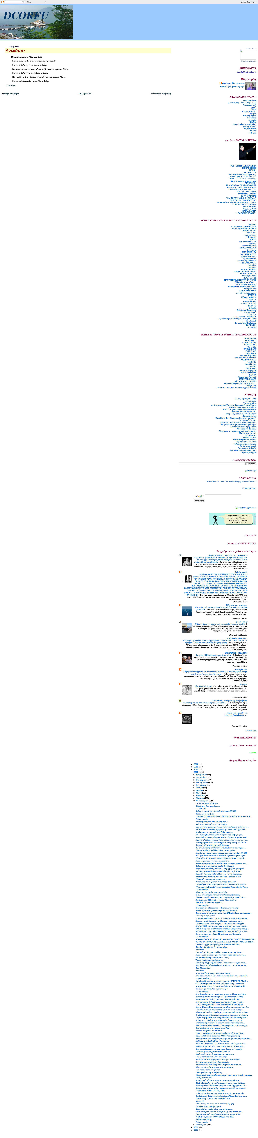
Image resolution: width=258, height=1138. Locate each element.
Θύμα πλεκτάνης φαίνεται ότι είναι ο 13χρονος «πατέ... (221, 858)
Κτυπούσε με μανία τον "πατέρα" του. (213, 1098)
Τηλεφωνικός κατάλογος (245, 444)
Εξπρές (253, 113)
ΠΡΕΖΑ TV (251, 306)
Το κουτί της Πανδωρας (245, 323)
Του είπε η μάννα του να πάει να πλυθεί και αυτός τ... (220, 1010)
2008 (196, 1127)
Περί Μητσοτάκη (203, 968)
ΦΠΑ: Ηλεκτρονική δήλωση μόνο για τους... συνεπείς (220, 983)
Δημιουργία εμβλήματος (248, 61)
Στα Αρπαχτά (250, 312)
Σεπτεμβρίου (202, 782)
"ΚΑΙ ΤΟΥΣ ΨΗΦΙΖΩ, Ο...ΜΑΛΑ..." (241, 198)
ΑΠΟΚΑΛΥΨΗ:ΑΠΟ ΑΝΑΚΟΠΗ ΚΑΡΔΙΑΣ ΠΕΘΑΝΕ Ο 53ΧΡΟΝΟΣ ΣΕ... (226, 939)
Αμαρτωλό (251, 368)
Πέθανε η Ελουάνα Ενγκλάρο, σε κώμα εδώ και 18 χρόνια (222, 1012)
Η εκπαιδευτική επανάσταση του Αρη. (213, 1028)
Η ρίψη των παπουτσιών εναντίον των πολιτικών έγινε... (221, 1088)
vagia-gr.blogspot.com (237, 713)
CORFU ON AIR (249, 343)
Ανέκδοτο (200, 950)
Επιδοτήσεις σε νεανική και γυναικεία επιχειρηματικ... (220, 1023)
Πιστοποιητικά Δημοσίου (244, 439)
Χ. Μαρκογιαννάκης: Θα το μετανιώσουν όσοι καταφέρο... (222, 918)
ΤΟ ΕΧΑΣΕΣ (251, 321)
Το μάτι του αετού (248, 446)
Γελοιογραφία (202, 819)
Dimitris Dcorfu (251, 49)
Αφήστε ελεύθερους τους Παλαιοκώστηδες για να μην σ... (222, 840)
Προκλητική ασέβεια (205, 814)
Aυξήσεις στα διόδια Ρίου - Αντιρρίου (212, 1041)
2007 (196, 1130)
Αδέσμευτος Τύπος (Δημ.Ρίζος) (242, 103)
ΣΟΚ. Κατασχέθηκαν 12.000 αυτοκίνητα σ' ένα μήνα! (219, 1004)
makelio (252, 243)
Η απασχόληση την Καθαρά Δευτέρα (212, 845)
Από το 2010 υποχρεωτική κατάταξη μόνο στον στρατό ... (222, 926)
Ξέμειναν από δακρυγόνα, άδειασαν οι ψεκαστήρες (219, 921)
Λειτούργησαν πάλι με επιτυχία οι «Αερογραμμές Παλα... (221, 842)
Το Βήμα (252, 133)
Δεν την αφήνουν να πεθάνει (209, 1031)
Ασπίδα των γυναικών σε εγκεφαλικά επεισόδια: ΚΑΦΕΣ (221, 853)
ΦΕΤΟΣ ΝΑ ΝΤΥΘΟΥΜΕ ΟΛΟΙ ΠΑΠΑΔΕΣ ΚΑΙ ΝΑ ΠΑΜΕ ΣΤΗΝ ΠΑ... (225, 942)
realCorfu (252, 362)
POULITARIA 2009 (248, 254)
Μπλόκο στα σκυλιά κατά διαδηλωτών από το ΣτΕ (218, 871)
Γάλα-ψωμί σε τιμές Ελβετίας (209, 1072)
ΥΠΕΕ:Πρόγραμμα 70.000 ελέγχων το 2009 (215, 1117)
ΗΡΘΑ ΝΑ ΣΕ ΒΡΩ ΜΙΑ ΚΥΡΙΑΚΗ (241, 187)
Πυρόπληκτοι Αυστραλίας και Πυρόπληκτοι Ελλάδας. (220, 997)
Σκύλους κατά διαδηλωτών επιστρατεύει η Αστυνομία (220, 1093)
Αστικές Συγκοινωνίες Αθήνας (242, 407)
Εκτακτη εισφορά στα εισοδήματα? (212, 822)
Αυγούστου (201, 785)
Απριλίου (200, 795)
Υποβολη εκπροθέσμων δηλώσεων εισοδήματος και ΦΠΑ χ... (224, 816)
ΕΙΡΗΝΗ (252, 170)
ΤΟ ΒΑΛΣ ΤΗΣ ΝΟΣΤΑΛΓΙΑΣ (244, 204)
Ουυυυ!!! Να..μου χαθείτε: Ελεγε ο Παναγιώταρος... (219, 874)
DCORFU (26, 15)
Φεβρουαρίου (202, 801)
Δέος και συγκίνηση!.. (204, 686)
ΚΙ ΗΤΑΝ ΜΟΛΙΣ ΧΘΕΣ (246, 192)
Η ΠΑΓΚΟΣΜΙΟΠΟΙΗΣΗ (246, 213)
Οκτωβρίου (201, 780)
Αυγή (253, 107)
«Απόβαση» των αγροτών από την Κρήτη (215, 1104)
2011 (196, 767)
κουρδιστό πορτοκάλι (246, 293)
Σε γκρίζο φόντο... (204, 978)
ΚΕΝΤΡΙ (252, 375)
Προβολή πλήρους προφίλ (232, 87)
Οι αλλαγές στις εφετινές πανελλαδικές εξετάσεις (218, 895)
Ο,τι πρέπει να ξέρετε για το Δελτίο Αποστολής (217, 908)
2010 (196, 769)
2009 (196, 772)
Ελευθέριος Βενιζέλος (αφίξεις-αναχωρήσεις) (236, 418)
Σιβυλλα (252, 308)
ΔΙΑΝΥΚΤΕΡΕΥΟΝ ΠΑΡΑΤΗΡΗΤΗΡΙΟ (240, 280)
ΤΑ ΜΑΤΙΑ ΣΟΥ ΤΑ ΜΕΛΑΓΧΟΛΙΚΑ (241, 185)
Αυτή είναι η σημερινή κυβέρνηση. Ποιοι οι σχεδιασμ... (221, 955)
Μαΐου (199, 793)
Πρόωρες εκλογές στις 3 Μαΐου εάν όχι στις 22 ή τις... (220, 1020)
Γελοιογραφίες (202, 905)
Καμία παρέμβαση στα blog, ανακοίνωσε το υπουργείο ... (222, 1017)
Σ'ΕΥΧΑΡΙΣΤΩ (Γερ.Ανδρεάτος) (242, 174)
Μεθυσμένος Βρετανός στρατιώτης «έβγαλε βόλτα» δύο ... (222, 863)
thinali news (250, 364)
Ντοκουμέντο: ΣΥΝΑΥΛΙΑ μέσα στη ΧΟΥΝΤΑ (236, 202)
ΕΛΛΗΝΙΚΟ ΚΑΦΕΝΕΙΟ (246, 284)
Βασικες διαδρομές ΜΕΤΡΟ (244, 412)
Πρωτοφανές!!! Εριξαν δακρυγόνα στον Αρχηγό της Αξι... (221, 1085)
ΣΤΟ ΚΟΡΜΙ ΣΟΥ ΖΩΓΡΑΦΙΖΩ (243, 177)
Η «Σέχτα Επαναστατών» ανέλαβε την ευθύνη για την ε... (221, 856)
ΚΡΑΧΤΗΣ (252, 295)
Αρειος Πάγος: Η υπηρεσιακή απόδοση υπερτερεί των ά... (222, 1007)
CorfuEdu (251, 347)
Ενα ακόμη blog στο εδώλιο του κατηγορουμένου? (219, 952)
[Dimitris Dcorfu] (248, 59)
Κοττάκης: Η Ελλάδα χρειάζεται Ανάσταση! (214, 655)
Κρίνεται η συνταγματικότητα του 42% (213, 1051)
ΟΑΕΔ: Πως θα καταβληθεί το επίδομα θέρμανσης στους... (222, 929)
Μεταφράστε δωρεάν (246, 429)
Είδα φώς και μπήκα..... (245, 282)
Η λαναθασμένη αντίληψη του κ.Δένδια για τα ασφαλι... (221, 848)
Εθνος (253, 109)
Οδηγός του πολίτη (247, 433)
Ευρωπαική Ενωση (247, 420)
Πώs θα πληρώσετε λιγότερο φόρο (211, 947)
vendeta (252, 267)
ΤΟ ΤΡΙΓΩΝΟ (201, 809)
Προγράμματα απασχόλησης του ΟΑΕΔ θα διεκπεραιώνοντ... (224, 913)
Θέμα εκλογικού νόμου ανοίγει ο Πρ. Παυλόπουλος (219, 1112)
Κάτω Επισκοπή (248, 373)
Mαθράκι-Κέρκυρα (248, 355)
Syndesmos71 (249, 258)
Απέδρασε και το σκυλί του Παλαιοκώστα (214, 832)
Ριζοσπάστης (250, 128)
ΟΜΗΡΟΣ (252, 299)
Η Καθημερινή (249, 116)
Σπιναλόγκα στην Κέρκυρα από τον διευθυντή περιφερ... (221, 884)
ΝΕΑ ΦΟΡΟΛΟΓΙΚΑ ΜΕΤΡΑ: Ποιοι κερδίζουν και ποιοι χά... (222, 1025)
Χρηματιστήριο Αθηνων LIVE (243, 450)
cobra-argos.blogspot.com (244, 228)
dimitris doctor (249, 231)
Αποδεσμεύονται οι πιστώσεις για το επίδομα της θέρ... (221, 994)
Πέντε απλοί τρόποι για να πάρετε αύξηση (215, 1067)
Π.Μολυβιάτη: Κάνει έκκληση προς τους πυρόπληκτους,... (222, 965)
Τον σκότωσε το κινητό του (208, 1070)
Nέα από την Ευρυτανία (245, 358)
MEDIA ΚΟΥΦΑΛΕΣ (248, 248)
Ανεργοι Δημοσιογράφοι (245, 271)
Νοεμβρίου (201, 777)
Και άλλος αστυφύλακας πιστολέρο (212, 989)
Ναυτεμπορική (249, 126)
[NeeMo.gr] (250, 471)
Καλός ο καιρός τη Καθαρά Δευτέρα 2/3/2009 (216, 811)
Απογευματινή (249, 105)
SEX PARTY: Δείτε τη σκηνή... (209, 903)
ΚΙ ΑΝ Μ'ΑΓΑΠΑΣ (248, 196)
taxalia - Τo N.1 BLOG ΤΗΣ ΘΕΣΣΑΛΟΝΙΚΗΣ (227, 555)
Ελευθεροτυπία (249, 111)
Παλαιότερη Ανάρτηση (160, 94)
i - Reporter (251, 237)
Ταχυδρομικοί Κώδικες (246, 442)
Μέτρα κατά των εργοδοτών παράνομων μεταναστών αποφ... (224, 1075)
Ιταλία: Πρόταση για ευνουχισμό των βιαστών (216, 910)
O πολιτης (251, 250)
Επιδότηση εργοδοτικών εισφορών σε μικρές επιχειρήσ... (222, 1015)
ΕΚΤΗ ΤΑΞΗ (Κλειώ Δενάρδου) (242, 179)
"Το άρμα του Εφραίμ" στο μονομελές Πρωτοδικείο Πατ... (222, 887)
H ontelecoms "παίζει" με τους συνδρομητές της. (218, 999)
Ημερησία (251, 118)
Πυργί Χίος (251, 385)
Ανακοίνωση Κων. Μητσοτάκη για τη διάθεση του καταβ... (222, 976)
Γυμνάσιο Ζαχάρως (247, 370)
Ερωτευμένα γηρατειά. (206, 916)
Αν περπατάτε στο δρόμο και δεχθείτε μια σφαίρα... (219, 1064)
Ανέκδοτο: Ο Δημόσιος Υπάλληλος (211, 824)
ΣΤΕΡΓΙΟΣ (251, 314)
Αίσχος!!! (200, 1101)
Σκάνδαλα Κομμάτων (246, 310)
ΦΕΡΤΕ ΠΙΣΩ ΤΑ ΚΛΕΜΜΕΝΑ (243, 166)
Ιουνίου (199, 790)
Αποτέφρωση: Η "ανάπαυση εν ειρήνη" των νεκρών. (220, 1002)
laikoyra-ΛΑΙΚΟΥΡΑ (247, 241)
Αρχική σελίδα (85, 94)
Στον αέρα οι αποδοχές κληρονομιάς (212, 1062)
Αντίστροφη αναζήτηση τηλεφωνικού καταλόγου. (233, 405)
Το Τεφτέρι (251, 327)
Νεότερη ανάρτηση (10, 94)
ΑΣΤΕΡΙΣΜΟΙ (250, 183)
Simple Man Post (248, 256)
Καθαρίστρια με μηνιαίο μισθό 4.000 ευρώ (215, 866)
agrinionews (250, 338)
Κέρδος (253, 122)
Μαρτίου (200, 798)
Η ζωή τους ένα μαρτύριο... (208, 806)
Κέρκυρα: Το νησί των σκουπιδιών (211, 892)
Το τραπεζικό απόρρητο (207, 803)
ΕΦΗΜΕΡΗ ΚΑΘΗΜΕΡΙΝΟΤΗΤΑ (242, 286)
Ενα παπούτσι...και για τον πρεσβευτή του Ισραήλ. (219, 1049)
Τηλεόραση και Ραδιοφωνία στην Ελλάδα (237, 319)
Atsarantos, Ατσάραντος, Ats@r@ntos (229, 701)
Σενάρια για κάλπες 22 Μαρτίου (210, 1091)
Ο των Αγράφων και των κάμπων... (240, 383)
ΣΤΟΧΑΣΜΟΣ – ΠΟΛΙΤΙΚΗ (244, 316)
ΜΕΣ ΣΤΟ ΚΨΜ (249, 209)
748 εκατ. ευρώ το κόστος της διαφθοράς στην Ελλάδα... (221, 897)
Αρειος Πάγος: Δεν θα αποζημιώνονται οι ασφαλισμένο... (222, 986)
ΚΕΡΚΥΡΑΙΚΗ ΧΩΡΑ (247, 291)
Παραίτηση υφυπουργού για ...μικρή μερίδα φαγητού (220, 869)
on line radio (250, 401)
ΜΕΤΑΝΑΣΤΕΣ (250, 172)
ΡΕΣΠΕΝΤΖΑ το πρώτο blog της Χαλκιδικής (236, 388)
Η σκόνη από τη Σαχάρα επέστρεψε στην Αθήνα (218, 1059)
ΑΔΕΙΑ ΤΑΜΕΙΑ (249, 207)
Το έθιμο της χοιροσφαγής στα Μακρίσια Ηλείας (217, 944)
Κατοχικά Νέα (250, 289)
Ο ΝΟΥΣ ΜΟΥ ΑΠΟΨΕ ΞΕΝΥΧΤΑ (242, 189)
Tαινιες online (249, 403)
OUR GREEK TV (249, 252)
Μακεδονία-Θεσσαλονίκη (244, 124)
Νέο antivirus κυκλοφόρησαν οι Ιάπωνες (214, 1109)
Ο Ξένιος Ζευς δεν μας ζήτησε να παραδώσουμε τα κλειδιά (220, 624)
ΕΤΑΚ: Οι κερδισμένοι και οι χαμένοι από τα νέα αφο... (220, 1033)
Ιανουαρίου (201, 1125)
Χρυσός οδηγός (249, 452)
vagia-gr (252, 366)
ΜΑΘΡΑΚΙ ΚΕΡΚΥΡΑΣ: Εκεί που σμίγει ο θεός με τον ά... (221, 1044)
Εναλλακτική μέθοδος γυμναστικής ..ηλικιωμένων (218, 876)
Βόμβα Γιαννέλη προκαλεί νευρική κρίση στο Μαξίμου (220, 1083)
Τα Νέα (253, 131)
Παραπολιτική (249, 301)
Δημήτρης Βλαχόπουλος (233, 83)
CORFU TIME (250, 345)
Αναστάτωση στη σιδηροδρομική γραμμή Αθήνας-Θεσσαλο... (224, 1038)
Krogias (252, 239)
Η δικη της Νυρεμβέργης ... (235, 715)
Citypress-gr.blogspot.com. (243, 226)
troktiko (252, 265)
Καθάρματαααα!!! (204, 1078)
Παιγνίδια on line (248, 437)
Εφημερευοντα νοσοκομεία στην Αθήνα (238, 422)
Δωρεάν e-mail (249, 416)
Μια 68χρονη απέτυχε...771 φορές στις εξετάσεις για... (220, 1046)
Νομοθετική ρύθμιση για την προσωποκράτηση (217, 1080)
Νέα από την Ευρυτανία (245, 381)
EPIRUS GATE (250, 349)
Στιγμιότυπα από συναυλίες (243, 181)
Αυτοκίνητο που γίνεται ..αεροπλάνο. (213, 861)
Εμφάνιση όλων (251, 730)
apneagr (252, 224)
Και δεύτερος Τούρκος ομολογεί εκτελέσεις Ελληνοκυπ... (221, 1096)
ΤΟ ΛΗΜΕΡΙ (251, 325)
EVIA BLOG (251, 233)
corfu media (250, 340)
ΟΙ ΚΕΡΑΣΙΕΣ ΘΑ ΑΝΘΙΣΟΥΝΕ (243, 200)
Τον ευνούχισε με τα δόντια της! (210, 960)
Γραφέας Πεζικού (248, 276)
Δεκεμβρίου (201, 775)
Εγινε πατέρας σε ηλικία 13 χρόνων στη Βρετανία (218, 934)
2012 (196, 764)
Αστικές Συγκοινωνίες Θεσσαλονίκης (239, 409)
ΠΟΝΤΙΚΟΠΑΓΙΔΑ (248, 304)
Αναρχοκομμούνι (248, 269)
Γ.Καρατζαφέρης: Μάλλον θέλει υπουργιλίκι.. (216, 850)
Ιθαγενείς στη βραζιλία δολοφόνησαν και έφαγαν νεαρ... (221, 963)
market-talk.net (249, 246)
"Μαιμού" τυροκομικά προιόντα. (210, 879)
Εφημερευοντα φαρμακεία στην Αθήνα (238, 424)
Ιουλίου (199, 788)
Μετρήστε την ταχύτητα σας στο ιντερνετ (237, 431)
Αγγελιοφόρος (249, 101)
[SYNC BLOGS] (249, 488)
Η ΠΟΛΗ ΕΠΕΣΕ (249, 168)
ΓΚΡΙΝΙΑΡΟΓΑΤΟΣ (248, 273)
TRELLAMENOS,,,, (248, 263)
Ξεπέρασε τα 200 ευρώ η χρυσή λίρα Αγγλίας (216, 900)
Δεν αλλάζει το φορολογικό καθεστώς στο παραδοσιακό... (222, 837)
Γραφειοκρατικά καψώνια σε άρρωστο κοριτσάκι (218, 1114)
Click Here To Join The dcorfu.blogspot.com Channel (231, 482)
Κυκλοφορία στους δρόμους (243, 427)
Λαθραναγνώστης (204, 1119)
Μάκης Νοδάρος (248, 297)
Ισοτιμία (252, 120)
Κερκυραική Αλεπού (247, 377)
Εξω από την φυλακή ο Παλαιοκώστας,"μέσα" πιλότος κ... (222, 827)
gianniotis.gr (250, 235)
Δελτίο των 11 (250, 278)
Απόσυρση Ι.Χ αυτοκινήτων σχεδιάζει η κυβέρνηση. (219, 835)
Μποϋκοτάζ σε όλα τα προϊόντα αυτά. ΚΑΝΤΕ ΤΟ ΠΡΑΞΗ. (222, 981)
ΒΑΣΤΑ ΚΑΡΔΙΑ (249, 211)
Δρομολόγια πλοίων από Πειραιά (240, 414)
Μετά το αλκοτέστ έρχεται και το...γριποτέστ (215, 1054)
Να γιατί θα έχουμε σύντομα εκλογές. (212, 957)
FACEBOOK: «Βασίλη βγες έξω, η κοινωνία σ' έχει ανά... (221, 829)
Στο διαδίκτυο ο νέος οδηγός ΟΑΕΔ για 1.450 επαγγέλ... (221, 923)
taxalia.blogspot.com (246, 261)
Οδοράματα (251, 435)
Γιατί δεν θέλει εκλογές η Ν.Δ (208, 1106)
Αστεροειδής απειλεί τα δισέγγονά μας (213, 973)
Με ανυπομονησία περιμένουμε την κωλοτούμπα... (204, 703)
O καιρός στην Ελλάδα (246, 399)
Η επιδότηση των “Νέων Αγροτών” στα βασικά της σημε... (222, 931)
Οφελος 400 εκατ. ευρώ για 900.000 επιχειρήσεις (218, 1036)
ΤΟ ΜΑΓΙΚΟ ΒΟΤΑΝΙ (247, 194)
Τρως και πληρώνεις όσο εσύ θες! (211, 1057)
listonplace (251, 353)
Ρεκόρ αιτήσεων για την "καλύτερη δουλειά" (216, 882)
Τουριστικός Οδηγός (247, 448)
